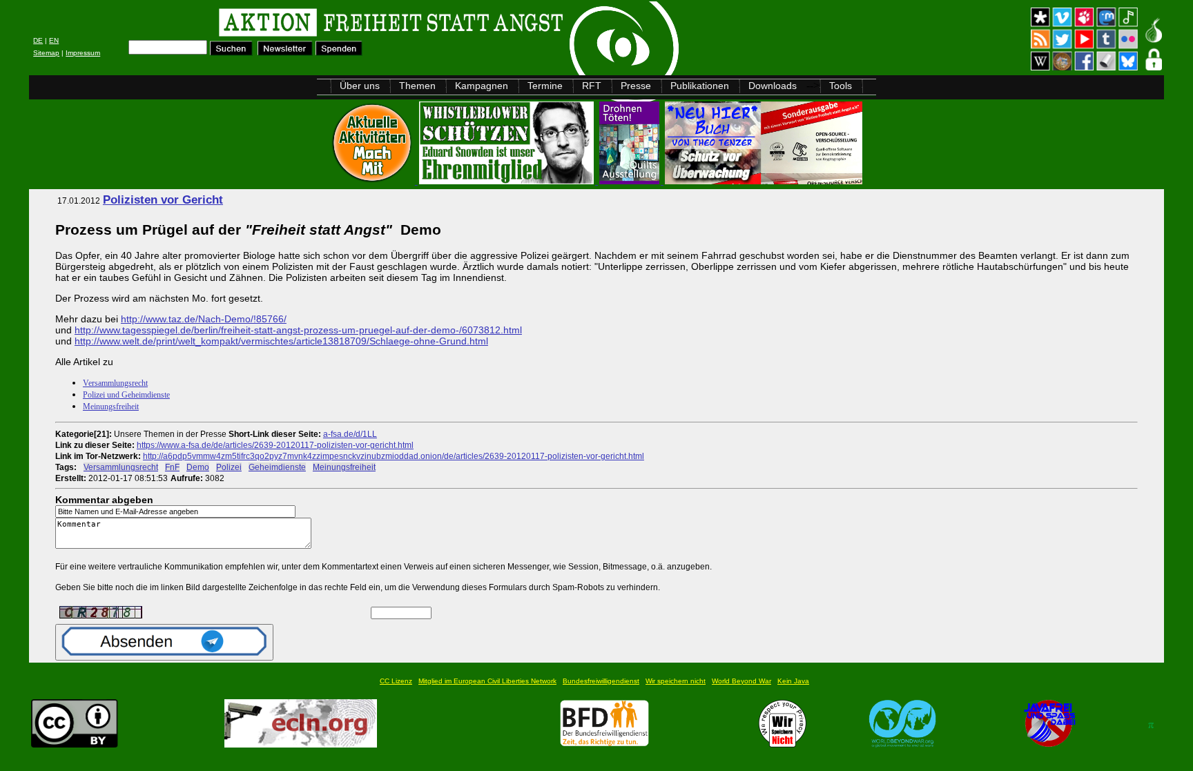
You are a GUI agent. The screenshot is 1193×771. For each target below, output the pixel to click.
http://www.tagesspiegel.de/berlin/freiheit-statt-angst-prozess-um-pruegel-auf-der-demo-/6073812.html (298, 329)
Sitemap (46, 53)
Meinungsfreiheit (111, 406)
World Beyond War (741, 681)
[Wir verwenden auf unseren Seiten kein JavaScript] (1049, 744)
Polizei (229, 466)
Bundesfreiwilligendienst (601, 681)
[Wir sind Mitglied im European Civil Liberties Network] (300, 744)
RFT (591, 85)
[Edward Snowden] (508, 180)
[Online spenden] (339, 52)
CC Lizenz (396, 681)
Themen (417, 85)
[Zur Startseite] (203, 24)
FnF (172, 466)
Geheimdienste (277, 466)
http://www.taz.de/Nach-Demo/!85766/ (204, 318)
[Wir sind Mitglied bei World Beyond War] (903, 744)
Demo (197, 466)
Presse (636, 85)
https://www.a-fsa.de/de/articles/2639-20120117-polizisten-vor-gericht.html (275, 444)
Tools (840, 85)
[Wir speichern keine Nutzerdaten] (782, 744)
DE (38, 40)
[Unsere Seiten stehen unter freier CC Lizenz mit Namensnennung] (74, 744)
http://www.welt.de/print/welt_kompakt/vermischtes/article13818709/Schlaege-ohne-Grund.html (281, 341)
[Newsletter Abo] (285, 52)
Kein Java (793, 681)
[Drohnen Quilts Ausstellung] (630, 180)
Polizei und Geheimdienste (126, 395)
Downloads (772, 85)
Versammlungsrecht (115, 383)
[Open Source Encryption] (763, 180)
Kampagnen (481, 85)
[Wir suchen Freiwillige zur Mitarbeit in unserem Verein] (604, 744)
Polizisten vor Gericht (163, 199)
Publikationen (699, 85)
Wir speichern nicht (676, 681)
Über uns (360, 85)
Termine (545, 85)
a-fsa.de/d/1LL (350, 433)
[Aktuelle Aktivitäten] (373, 180)
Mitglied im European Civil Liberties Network (487, 681)
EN (54, 40)
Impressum (83, 53)
